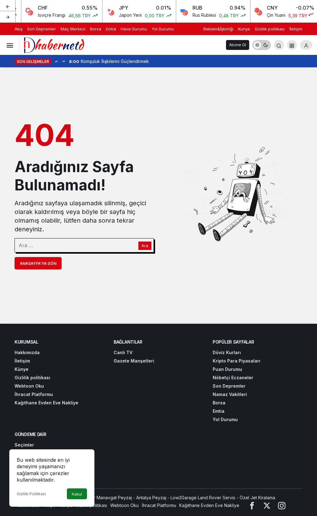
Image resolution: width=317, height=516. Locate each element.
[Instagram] (281, 505)
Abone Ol (237, 44)
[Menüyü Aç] (10, 45)
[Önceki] (7, 6)
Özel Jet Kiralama (257, 497)
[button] (292, 45)
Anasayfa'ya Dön (38, 263)
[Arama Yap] (279, 45)
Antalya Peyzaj (151, 497)
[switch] (261, 45)
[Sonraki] (7, 17)
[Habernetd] (54, 44)
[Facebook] (252, 505)
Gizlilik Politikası (31, 494)
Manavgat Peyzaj (114, 497)
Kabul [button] (77, 494)
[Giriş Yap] (306, 45)
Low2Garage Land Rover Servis (203, 497)
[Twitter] (267, 505)
